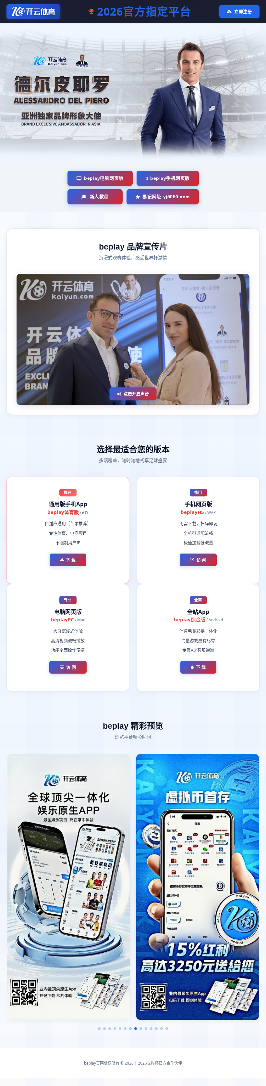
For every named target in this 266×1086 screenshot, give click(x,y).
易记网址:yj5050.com (166, 196)
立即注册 (243, 11)
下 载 (71, 560)
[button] (99, 1028)
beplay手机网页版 (170, 178)
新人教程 (99, 196)
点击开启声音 (136, 394)
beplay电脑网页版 (104, 178)
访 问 (202, 560)
